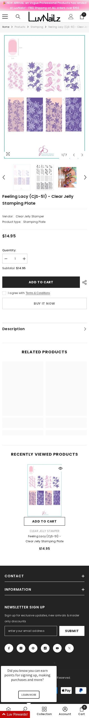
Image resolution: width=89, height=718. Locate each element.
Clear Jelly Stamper (30, 216)
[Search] (18, 16)
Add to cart (41, 282)
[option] (44, 97)
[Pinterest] (33, 648)
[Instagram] (21, 648)
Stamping (37, 27)
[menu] (5, 16)
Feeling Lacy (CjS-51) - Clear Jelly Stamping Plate (44, 538)
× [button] (54, 663)
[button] (74, 155)
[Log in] (70, 16)
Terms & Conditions (38, 293)
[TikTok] (45, 648)
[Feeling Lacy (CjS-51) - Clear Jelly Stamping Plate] (44, 490)
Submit (72, 631)
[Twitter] (69, 648)
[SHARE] (83, 282)
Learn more (28, 694)
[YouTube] (57, 648)
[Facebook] (9, 648)
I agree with (16, 293)
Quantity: (9, 250)
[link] (22, 425)
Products (20, 27)
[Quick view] (60, 468)
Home (5, 27)
